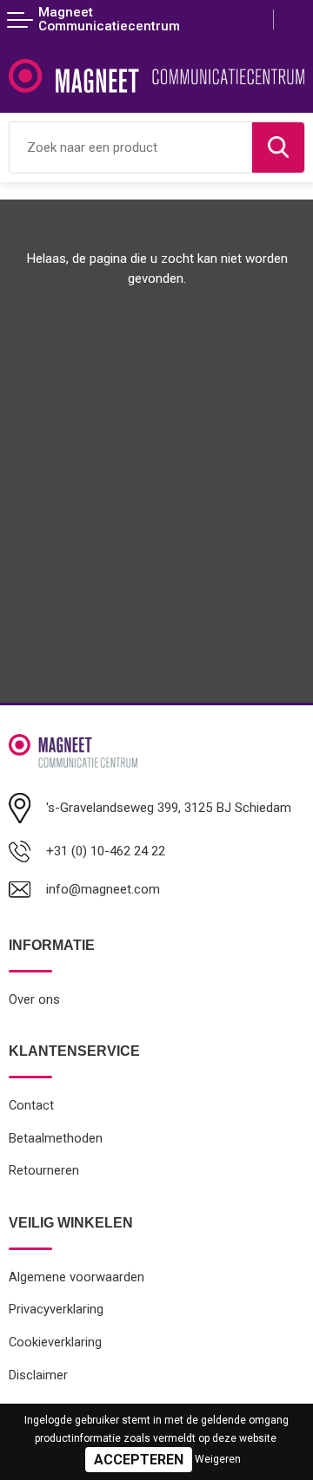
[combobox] (131, 147)
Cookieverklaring (55, 1342)
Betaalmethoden (56, 1138)
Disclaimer (38, 1375)
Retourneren (44, 1170)
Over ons (34, 999)
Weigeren (218, 1459)
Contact (31, 1105)
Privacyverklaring (56, 1309)
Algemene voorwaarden (76, 1277)
